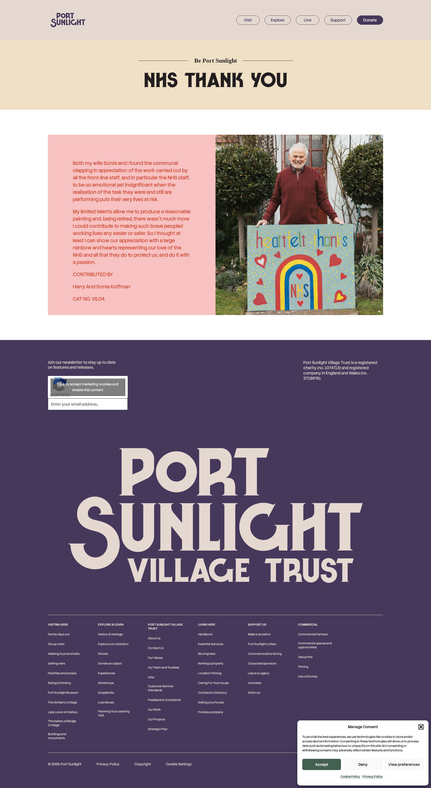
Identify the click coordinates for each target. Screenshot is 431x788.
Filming (303, 667)
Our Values (155, 658)
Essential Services (210, 644)
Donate (370, 20)
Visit (248, 20)
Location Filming (209, 673)
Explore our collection (113, 644)
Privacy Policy (372, 777)
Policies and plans (210, 712)
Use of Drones (307, 676)
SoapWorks (106, 693)
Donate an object (110, 664)
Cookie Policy (350, 777)
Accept (321, 764)
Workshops (106, 683)
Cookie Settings (179, 764)
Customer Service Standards (160, 688)
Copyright (142, 764)
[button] (421, 726)
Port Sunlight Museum (63, 693)
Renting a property (210, 664)
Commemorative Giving (265, 654)
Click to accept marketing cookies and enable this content (87, 387)
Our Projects (156, 719)
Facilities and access (62, 673)
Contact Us (155, 648)
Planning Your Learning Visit (113, 713)
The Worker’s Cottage (62, 702)
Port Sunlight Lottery (262, 644)
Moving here (206, 654)
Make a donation (259, 634)
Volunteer (254, 683)
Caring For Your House (213, 683)
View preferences (404, 764)
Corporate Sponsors (262, 664)
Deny (362, 764)
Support (338, 20)
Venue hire (305, 657)
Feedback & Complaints (164, 700)
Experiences (106, 673)
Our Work (154, 710)
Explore (278, 20)
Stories (103, 654)
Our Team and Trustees (163, 668)
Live (308, 20)
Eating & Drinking (59, 683)
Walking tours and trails (64, 654)
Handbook (205, 634)
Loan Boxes (106, 702)
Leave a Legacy (258, 673)
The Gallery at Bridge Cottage (62, 723)
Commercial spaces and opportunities (315, 645)
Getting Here (56, 664)
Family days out (59, 634)
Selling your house (211, 702)
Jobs (151, 677)
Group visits (56, 644)
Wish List (254, 693)
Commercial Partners (313, 634)
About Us (154, 638)
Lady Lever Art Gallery (63, 712)
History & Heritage (110, 634)
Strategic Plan (157, 729)
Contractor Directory (212, 693)
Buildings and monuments (57, 736)
